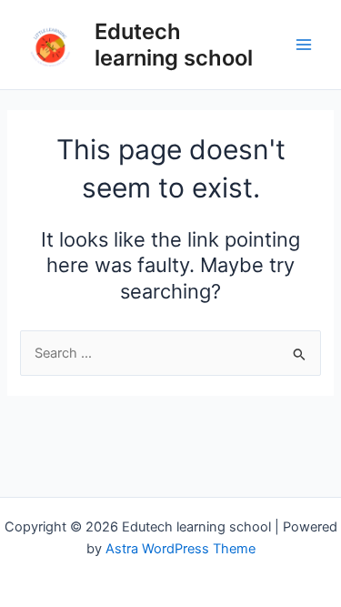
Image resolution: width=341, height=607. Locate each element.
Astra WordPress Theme (180, 549)
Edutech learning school (174, 44)
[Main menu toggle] (304, 44)
